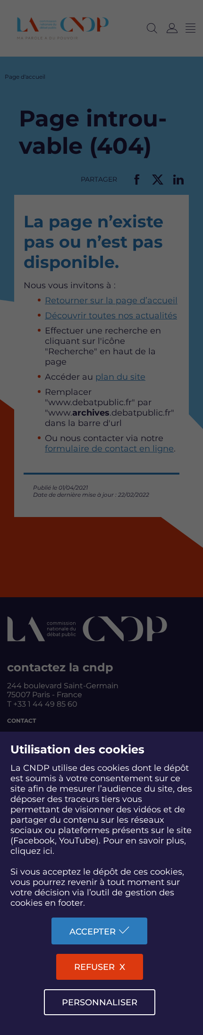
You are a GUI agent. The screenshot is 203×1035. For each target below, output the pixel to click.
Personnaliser (99, 1002)
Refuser (94, 967)
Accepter (92, 931)
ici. (48, 851)
